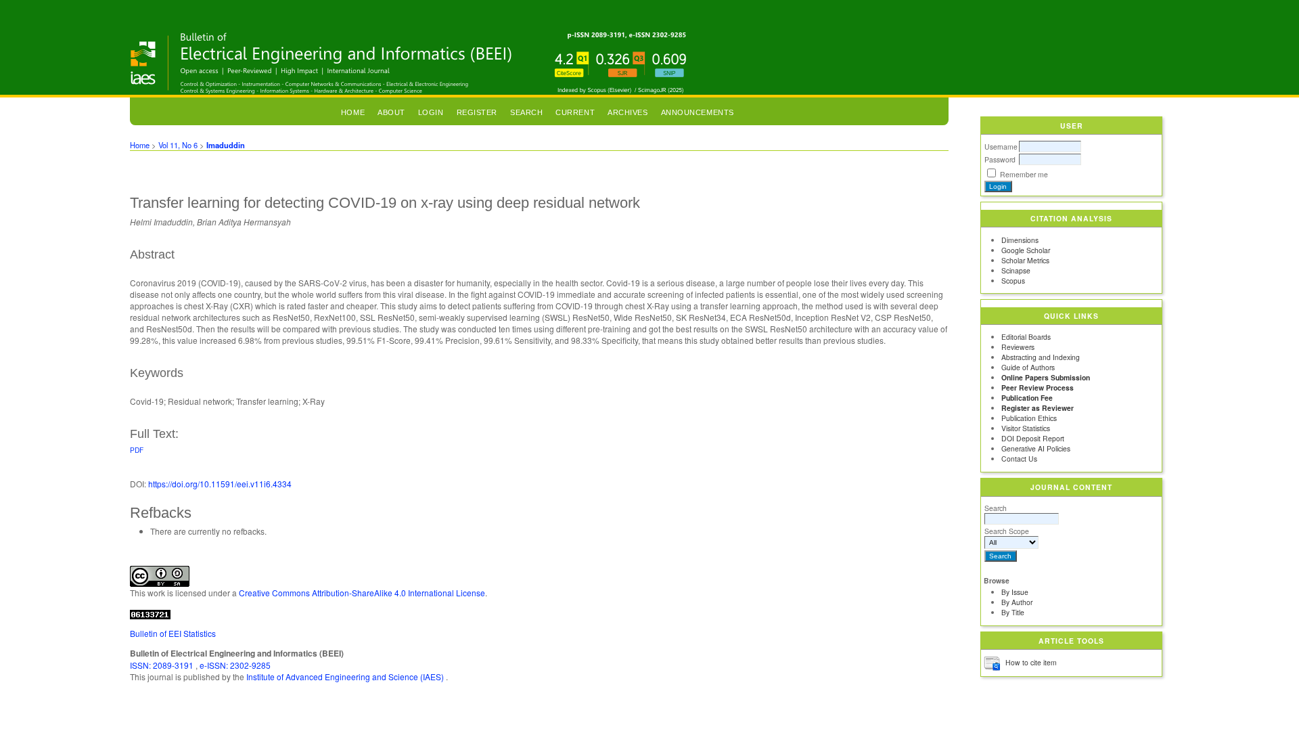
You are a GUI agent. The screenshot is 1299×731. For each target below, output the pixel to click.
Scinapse (1015, 270)
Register (477, 112)
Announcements (697, 112)
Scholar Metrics (1025, 260)
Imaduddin (225, 144)
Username (1001, 146)
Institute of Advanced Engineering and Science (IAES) (346, 676)
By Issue (1014, 592)
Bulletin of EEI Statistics (173, 633)
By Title (1012, 612)
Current (575, 112)
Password (1000, 159)
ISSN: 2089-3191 (163, 665)
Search (995, 508)
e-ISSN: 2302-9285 (235, 665)
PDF (136, 450)
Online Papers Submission (1045, 377)
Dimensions (1020, 240)
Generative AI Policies (1035, 448)
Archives (627, 112)
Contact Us (1019, 458)
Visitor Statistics (1025, 428)
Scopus (1013, 280)
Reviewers (1017, 347)
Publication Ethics (1029, 418)
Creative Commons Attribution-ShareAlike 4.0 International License (362, 592)
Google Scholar (1025, 250)
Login (431, 112)
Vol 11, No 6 (178, 144)
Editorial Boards (1026, 337)
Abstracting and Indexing (1040, 357)
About (391, 112)
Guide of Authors (1028, 367)
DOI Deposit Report (1032, 438)
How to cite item (1031, 662)
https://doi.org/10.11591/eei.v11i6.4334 (220, 483)
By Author (1016, 602)
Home (353, 112)
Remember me (1024, 174)
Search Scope (1006, 531)
